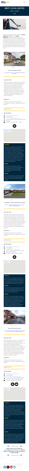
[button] (5, 59)
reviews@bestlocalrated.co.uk (12, 449)
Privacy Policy (19, 465)
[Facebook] (14, 126)
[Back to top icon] (14, 460)
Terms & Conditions (11, 465)
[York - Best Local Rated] (5, 2)
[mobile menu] (27, 2)
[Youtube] (16, 384)
